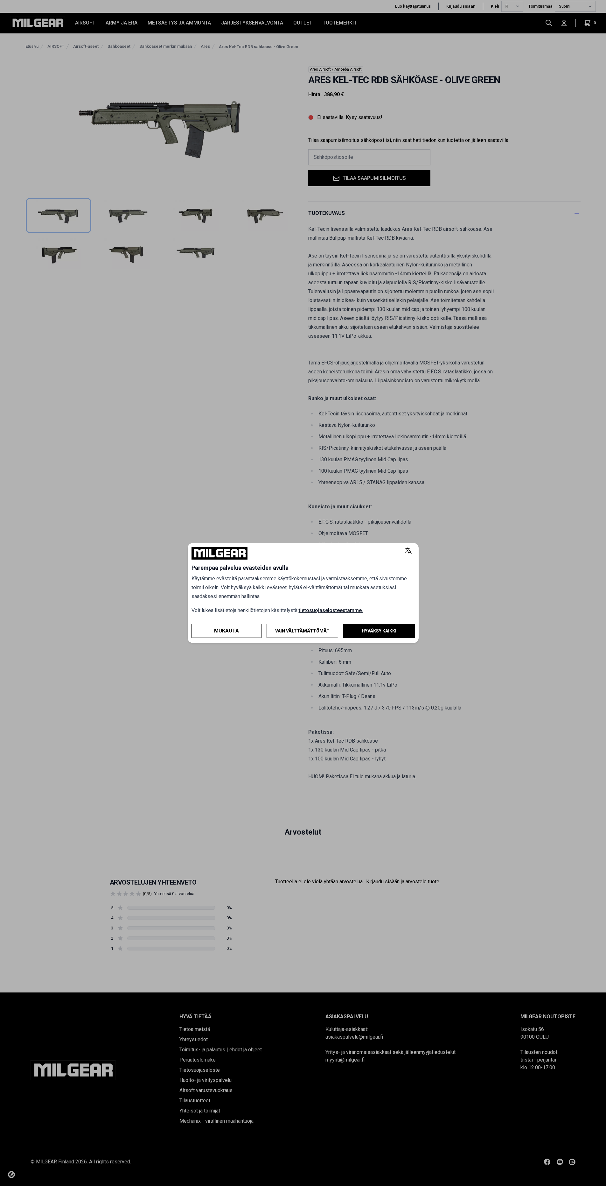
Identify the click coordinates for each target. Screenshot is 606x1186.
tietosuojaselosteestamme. (331, 610)
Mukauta (226, 631)
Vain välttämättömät (302, 630)
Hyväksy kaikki (379, 630)
